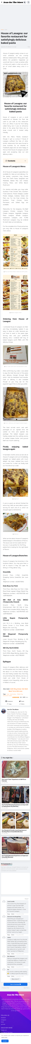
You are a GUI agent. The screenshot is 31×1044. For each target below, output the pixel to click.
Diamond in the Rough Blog (14, 916)
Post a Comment (15, 984)
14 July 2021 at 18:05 (20, 976)
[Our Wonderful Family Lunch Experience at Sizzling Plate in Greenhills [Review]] (15, 820)
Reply (8, 914)
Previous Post (5, 988)
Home (2, 29)
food (6, 29)
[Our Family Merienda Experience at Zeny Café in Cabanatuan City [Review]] (15, 794)
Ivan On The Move (13, 709)
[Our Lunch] (15, 769)
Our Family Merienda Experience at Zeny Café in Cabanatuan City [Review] (15, 805)
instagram (3, 1020)
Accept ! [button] (5, 1041)
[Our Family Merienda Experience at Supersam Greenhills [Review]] (15, 845)
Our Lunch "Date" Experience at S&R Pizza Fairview (14, 780)
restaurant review (7, 695)
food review (13, 694)
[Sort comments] (26, 899)
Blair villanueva (11, 956)
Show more (15, 979)
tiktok (2, 1022)
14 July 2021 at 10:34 (20, 914)
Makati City (20, 694)
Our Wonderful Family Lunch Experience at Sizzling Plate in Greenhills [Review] (14, 831)
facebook (3, 1017)
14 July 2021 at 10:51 (20, 934)
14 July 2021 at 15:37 (20, 967)
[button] (2, 2)
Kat (8, 969)
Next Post (26, 988)
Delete (12, 914)
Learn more (4, 1037)
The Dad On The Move (6, 1032)
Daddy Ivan (4, 1030)
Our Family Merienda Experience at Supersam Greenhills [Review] (15, 856)
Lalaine (9, 937)
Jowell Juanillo (10, 901)
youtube (3, 1024)
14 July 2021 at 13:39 (20, 953)
